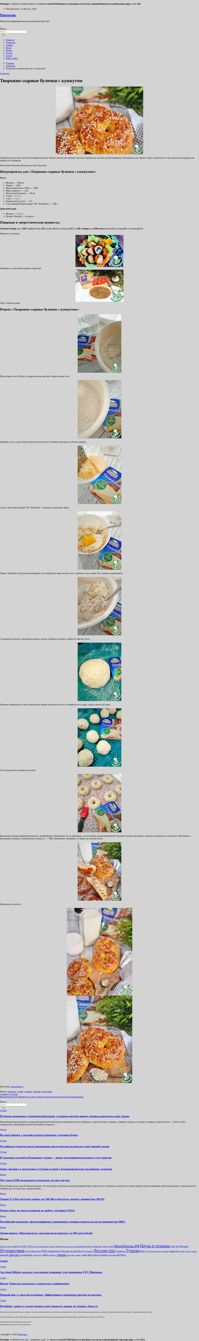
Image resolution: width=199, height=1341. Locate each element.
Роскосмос (89, 1251)
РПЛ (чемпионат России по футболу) (63, 1251)
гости (182, 1251)
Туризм (132, 1250)
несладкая (47, 1091)
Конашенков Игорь (84, 1246)
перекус (52, 1255)
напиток (27, 1254)
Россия (100, 1250)
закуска (14, 1255)
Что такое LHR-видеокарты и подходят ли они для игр (35, 1180)
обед (45, 1254)
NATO (30, 1246)
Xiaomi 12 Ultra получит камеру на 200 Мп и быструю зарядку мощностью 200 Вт (52, 1199)
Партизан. (8, 15)
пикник (61, 1255)
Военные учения (48, 1247)
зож (20, 1255)
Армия (9, 45)
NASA (23, 1246)
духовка (28, 1091)
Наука (9, 50)
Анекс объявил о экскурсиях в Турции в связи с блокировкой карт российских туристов (56, 1169)
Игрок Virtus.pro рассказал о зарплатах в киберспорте (34, 1283)
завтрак (37, 1091)
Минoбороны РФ (126, 1246)
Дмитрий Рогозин (61, 1247)
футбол (121, 1254)
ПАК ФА (174, 1246)
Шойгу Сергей (147, 1251)
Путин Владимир (33, 1251)
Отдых (9, 53)
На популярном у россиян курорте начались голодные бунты (39, 1135)
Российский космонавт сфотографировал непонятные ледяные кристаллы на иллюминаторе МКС (62, 1221)
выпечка (12, 1091)
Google (9, 1246)
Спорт (9, 55)
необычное (37, 1255)
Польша (183, 1246)
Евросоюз (72, 1246)
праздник (70, 1255)
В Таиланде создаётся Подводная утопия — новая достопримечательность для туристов (55, 1157)
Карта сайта (12, 58)
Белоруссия (38, 1247)
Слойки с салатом (9, 1094)
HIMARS (16, 1246)
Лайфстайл (97, 1246)
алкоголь (157, 1251)
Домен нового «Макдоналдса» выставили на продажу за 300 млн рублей (46, 1233)
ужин (84, 1254)
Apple (3, 1246)
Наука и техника (155, 1245)
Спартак (120, 1251)
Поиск (3, 29)
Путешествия (12, 1250)
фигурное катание (97, 1255)
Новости (10, 40)
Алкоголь (10, 42)
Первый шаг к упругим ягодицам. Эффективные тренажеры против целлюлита (51, 1294)
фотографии (112, 1255)
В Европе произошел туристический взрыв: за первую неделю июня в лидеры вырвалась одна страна (64, 1116)
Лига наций (108, 1246)
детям (20, 1091)
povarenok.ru (17, 1086)
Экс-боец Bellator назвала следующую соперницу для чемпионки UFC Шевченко (51, 1272)
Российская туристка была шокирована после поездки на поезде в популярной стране (54, 1146)
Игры (8, 48)
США (111, 1251)
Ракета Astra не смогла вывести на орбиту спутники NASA (37, 1210)
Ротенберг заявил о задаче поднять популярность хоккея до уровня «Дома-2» (49, 1306)
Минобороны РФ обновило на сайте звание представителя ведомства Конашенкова (41, 1097)
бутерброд (165, 1251)
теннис (78, 1255)
